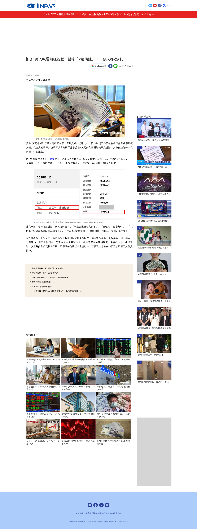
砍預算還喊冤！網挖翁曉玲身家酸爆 (154, 328)
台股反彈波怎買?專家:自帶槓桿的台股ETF (154, 221)
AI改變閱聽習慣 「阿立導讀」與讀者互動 (154, 167)
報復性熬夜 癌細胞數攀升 (43, 282)
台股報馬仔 (95, 14)
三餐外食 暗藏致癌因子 (42, 287)
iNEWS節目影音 (113, 14)
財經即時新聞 (66, 14)
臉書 (52, 159)
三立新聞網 (78, 513)
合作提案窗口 (107, 513)
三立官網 (87, 513)
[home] (41, 6)
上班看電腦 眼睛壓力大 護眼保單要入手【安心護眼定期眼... (57, 291)
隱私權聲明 (96, 513)
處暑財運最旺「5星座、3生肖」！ (153, 274)
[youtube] (155, 5)
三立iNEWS (49, 14)
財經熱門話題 (131, 14)
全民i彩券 (81, 14)
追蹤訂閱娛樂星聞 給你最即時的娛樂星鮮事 (50, 277)
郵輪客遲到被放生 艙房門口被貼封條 (47, 268)
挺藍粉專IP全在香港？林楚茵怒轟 (153, 247)
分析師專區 (147, 14)
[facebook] (160, 5)
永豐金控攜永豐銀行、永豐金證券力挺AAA (154, 194)
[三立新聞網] (150, 5)
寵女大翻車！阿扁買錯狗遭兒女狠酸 (154, 301)
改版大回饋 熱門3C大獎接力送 (45, 273)
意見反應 (117, 513)
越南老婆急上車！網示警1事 (151, 355)
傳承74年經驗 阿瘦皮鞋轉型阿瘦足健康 (154, 140)
